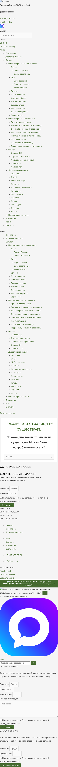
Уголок (14, 211)
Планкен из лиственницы (22, 143)
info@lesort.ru (6, 22)
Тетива (14, 201)
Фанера (11, 150)
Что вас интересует (9, 699)
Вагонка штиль (17, 105)
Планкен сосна (18, 94)
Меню (2, 50)
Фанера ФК (16, 163)
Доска (14, 67)
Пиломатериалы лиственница (21, 119)
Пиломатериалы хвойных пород (22, 64)
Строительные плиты (20, 156)
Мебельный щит (18, 180)
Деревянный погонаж (18, 170)
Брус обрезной (20, 81)
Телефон (4, 493)
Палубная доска (18, 139)
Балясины (15, 174)
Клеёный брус (20, 88)
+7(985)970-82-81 (8, 18)
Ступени (15, 208)
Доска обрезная (21, 70)
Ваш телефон (6, 694)
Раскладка (16, 204)
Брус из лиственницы (21, 122)
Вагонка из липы (18, 101)
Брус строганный (22, 84)
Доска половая (18, 108)
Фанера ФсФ (17, 167)
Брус (13, 77)
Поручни (15, 198)
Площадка (16, 191)
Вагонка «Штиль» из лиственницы (26, 125)
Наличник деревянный (21, 187)
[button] (29, 231)
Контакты (10, 225)
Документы (11, 218)
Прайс (8, 222)
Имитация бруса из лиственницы (26, 136)
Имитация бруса (18, 98)
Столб (14, 177)
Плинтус (15, 184)
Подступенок (17, 194)
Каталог (9, 60)
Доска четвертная (19, 112)
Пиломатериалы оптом (18, 215)
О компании (11, 53)
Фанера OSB (16, 153)
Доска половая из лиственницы (25, 132)
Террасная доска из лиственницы (26, 146)
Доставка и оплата (14, 57)
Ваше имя (4, 488)
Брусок (14, 91)
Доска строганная (22, 74)
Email (2, 689)
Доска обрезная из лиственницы (26, 129)
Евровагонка (17, 115)
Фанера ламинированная (22, 160)
